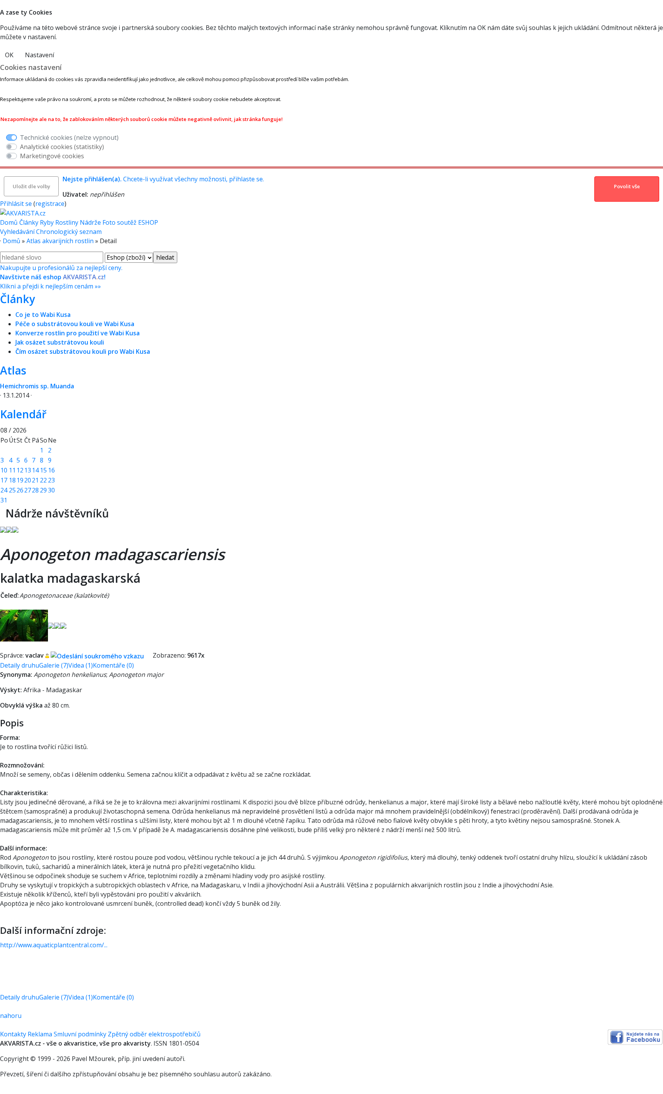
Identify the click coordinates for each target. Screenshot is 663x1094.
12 (19, 470)
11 (12, 470)
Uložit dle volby (31, 186)
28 (35, 490)
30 (51, 490)
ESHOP (148, 222)
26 (19, 490)
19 (19, 480)
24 (3, 490)
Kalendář (23, 414)
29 (43, 490)
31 (3, 500)
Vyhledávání (17, 231)
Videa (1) (80, 665)
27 (27, 490)
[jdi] (2, 513)
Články (28, 222)
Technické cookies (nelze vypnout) (69, 137)
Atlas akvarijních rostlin (60, 241)
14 (35, 470)
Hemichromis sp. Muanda (37, 386)
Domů (9, 222)
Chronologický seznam (69, 231)
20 (27, 480)
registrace (49, 203)
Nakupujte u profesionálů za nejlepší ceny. (61, 277)
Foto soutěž (119, 222)
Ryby (47, 222)
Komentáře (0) (113, 665)
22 (43, 480)
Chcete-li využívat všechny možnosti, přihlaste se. (163, 179)
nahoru (10, 1015)
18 (12, 480)
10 (3, 470)
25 (12, 490)
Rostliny (66, 222)
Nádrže (90, 222)
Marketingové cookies (52, 156)
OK (9, 55)
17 (3, 480)
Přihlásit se (16, 203)
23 (51, 480)
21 (35, 480)
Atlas (13, 370)
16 (51, 470)
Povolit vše (627, 186)
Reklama (40, 1034)
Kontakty (13, 1034)
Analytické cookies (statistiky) (62, 147)
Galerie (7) (53, 665)
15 (43, 470)
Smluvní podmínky (80, 1034)
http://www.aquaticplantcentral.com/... (53, 945)
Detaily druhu (19, 665)
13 (27, 470)
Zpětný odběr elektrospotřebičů (154, 1034)
